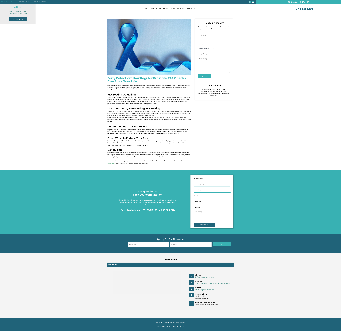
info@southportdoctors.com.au (205, 290)
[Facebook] (250, 2)
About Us (153, 9)
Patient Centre (176, 9)
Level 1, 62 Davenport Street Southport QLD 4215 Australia (212, 283)
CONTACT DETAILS (40, 2)
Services (162, 9)
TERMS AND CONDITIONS (176, 322)
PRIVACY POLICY (161, 322)
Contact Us (191, 9)
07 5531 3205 (305, 9)
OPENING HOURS (24, 2)
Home (145, 9)
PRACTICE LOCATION (7, 2)
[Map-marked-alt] (253, 2)
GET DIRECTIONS (18, 19)
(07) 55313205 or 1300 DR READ (204, 277)
